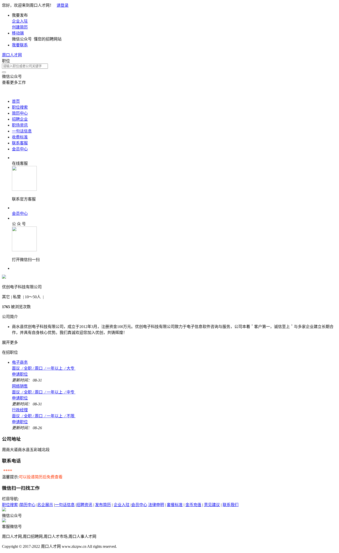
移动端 (18, 33)
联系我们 (230, 505)
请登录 (62, 5)
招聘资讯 (84, 505)
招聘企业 (20, 119)
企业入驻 (20, 21)
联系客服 (20, 143)
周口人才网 (12, 55)
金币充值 (193, 505)
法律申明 (156, 505)
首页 (16, 101)
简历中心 (20, 113)
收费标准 (20, 137)
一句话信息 (22, 131)
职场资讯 (20, 125)
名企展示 (45, 505)
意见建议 (212, 505)
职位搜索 (20, 107)
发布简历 (103, 505)
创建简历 (20, 27)
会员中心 (20, 149)
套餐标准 (175, 505)
